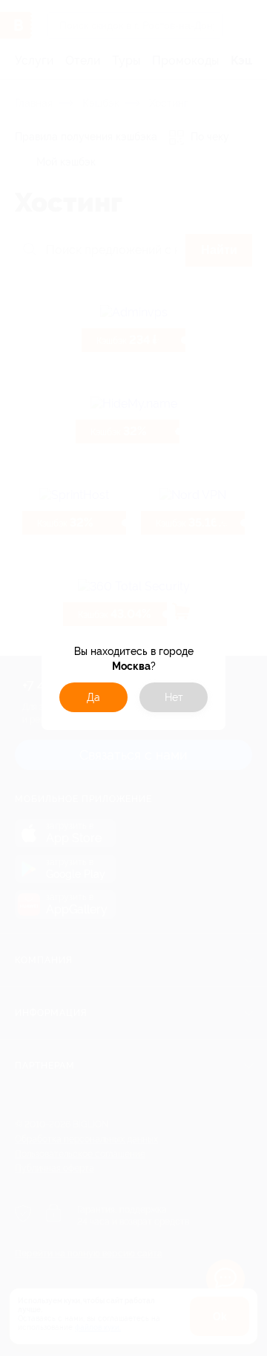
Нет (174, 697)
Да (93, 697)
